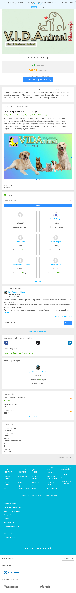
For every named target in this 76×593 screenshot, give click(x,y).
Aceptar (34, 7)
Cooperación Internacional (12, 507)
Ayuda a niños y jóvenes (11, 526)
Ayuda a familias (9, 522)
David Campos (55, 242)
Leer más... (7, 312)
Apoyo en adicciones (10, 500)
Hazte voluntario (52, 488)
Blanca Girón (20, 242)
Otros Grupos (8, 541)
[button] (36, 179)
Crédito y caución (66, 478)
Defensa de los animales (12, 511)
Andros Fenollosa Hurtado (20, 265)
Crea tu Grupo (22, 476)
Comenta (68, 323)
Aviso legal (35, 482)
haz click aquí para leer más (42, 4)
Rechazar (41, 7)
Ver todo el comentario (63, 316)
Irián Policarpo (55, 219)
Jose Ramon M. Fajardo (16, 292)
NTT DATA (64, 474)
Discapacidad (8, 515)
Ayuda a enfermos (10, 504)
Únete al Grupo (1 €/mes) (38, 79)
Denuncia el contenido (65, 458)
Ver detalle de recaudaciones (38, 417)
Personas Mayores (10, 537)
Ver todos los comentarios (38, 332)
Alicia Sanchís (56, 265)
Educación (7, 518)
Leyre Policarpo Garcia (20, 219)
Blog (5, 488)
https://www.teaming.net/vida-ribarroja (18, 353)
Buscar (38, 206)
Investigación (8, 533)
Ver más (38, 281)
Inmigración (7, 530)
